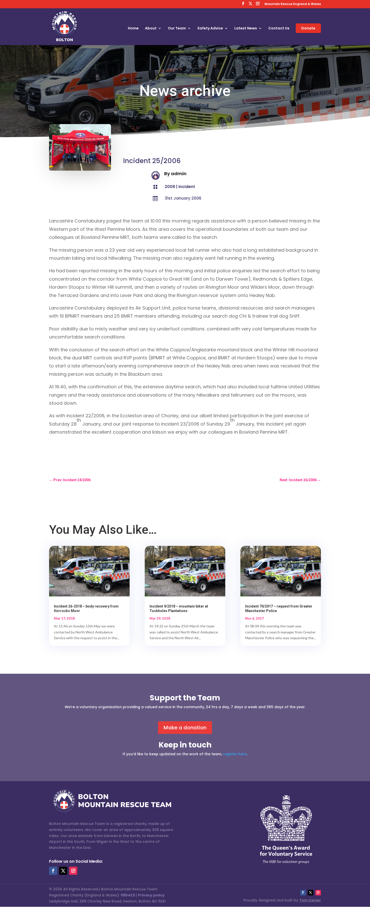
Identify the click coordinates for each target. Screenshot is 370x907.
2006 (170, 187)
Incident (186, 187)
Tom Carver (310, 900)
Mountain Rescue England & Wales (293, 4)
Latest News (245, 28)
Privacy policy (151, 895)
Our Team (177, 28)
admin (179, 173)
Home (133, 28)
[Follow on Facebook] (53, 871)
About (151, 28)
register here (235, 754)
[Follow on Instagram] (73, 871)
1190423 (128, 895)
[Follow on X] (63, 871)
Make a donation (185, 727)
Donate (308, 28)
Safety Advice (210, 28)
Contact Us (278, 28)
